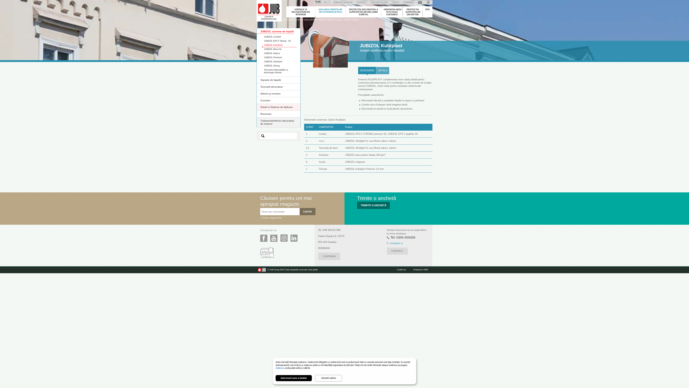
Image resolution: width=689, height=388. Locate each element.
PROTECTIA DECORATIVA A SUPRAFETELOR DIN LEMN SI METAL (363, 12)
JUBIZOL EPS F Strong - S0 (277, 41)
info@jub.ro (396, 243)
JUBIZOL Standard (273, 61)
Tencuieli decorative (271, 86)
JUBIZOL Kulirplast (351, 20)
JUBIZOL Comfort (272, 37)
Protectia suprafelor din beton (413, 12)
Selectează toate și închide (294, 378)
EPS (427, 9)
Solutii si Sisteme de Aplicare (276, 107)
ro (325, 2)
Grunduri (265, 100)
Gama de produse (343, 2)
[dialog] (344, 371)
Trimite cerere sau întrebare (420, 2)
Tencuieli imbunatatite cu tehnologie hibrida (276, 71)
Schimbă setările (328, 378)
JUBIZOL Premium (273, 57)
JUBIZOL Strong (272, 65)
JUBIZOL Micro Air (273, 49)
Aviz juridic (313, 270)
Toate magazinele (272, 217)
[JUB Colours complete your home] (269, 10)
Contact (362, 2)
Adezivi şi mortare (270, 93)
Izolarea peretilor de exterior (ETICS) (330, 10)
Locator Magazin (428, 2)
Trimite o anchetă (373, 205)
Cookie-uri (401, 270)
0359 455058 (405, 237)
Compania (408, 2)
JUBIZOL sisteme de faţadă (277, 31)
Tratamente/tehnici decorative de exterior (277, 122)
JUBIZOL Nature (272, 53)
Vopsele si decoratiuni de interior (301, 12)
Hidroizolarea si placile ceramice (393, 12)
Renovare (265, 113)
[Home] (284, 19)
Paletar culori (379, 2)
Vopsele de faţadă (270, 79)
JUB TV (395, 2)
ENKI (426, 270)
